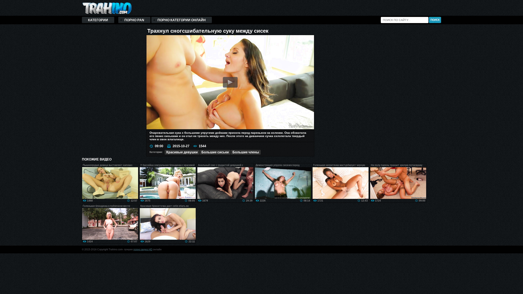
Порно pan (134, 20)
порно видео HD (142, 249)
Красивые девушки (182, 152)
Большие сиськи (215, 152)
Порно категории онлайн (182, 20)
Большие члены (245, 152)
